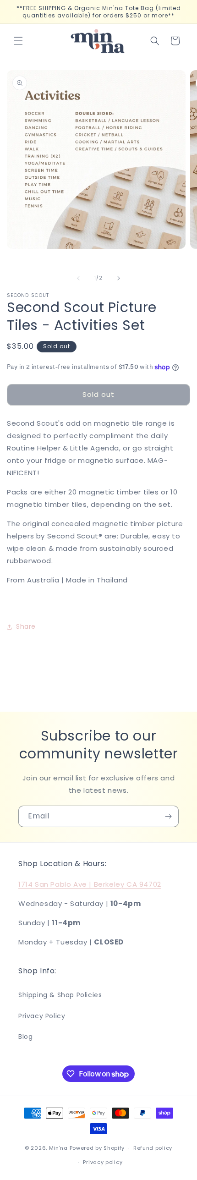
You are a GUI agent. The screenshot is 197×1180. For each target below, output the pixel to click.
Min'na (58, 1148)
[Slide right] (119, 278)
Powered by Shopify (97, 1148)
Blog (25, 1036)
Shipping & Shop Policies (60, 994)
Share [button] (26, 626)
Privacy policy (102, 1162)
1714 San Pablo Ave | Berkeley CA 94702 (89, 884)
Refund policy (152, 1148)
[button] (18, 41)
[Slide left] (78, 278)
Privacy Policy (41, 1016)
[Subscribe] (168, 816)
